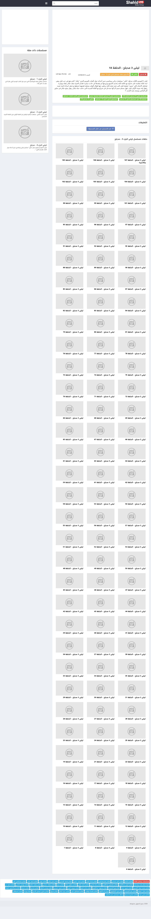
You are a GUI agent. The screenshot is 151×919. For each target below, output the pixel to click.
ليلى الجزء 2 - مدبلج (38, 112)
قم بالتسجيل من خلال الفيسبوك (100, 128)
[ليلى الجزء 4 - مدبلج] (25, 131)
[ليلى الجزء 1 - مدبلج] (25, 65)
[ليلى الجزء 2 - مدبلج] (25, 98)
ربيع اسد (58, 74)
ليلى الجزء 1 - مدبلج (38, 79)
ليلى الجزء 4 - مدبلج (38, 145)
